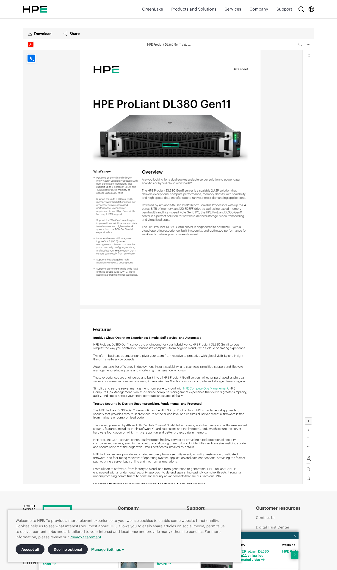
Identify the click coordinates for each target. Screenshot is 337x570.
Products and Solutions (193, 9)
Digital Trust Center (272, 527)
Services (233, 9)
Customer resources (278, 508)
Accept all (30, 549)
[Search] (301, 9)
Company (258, 9)
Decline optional (68, 549)
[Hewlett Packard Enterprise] (35, 9)
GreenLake (152, 9)
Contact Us (265, 517)
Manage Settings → (107, 549)
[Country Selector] (311, 9)
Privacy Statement (85, 537)
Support (284, 9)
